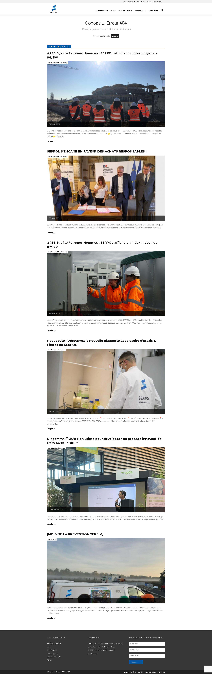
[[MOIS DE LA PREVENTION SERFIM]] (106, 570)
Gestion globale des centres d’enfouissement (105, 644)
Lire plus (50, 141)
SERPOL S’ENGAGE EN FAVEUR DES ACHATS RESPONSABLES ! (96, 151)
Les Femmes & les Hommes (57, 62)
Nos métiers (124, 11)
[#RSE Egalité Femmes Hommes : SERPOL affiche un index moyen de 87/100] (106, 283)
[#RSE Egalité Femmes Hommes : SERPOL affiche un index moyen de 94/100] (106, 94)
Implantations (52, 654)
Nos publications (128, 1)
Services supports (54, 657)
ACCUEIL (115, 36)
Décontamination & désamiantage (101, 647)
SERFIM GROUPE (54, 644)
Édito (49, 647)
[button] (162, 10)
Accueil (126, 672)
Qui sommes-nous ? (105, 11)
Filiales (49, 660)
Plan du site (161, 672)
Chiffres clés (51, 650)
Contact (149, 1)
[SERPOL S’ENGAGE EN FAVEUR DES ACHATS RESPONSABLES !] (106, 188)
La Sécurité (51, 539)
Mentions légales (150, 672)
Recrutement (141, 1)
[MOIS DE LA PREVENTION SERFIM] (75, 534)
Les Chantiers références (56, 350)
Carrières (153, 11)
